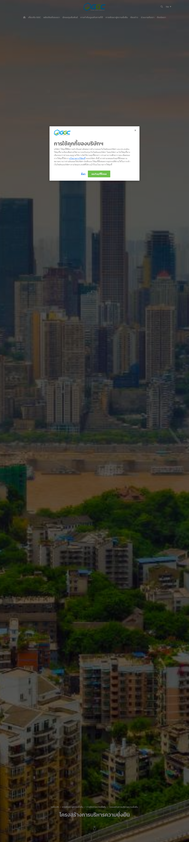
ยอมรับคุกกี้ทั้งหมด (99, 174)
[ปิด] (135, 130)
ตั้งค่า (83, 174)
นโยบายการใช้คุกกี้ (77, 158)
